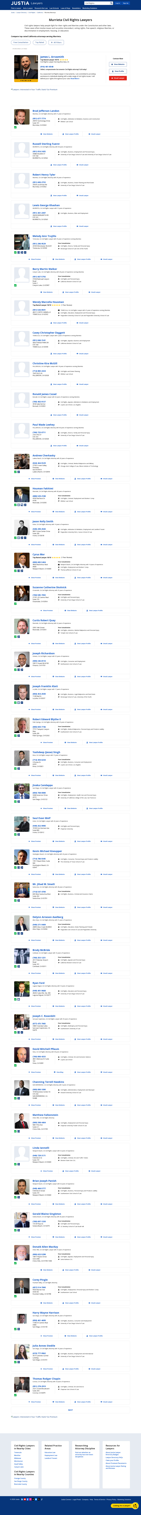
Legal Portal (77, 1499)
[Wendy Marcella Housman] (22, 308)
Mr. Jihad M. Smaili (44, 884)
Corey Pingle (40, 1279)
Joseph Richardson (44, 653)
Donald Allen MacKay (45, 1246)
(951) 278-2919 (39, 1386)
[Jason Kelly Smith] (22, 527)
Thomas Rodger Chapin (46, 1378)
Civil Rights (31, 12)
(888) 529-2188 (39, 496)
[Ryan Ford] (22, 989)
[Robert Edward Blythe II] (22, 725)
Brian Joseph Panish (44, 1180)
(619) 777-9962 (39, 1353)
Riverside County (20, 1484)
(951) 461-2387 (39, 213)
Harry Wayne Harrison (46, 1312)
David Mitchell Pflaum (46, 1049)
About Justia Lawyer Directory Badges (113, 1453)
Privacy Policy (111, 1499)
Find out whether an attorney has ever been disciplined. (84, 1454)
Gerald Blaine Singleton (47, 1213)
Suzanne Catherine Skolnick (49, 587)
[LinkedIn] (22, 1499)
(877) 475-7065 (39, 1023)
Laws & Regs (65, 8)
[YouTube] (25, 1499)
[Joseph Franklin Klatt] (22, 692)
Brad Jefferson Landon (46, 110)
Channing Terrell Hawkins (48, 1081)
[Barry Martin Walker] (22, 275)
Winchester (18, 1461)
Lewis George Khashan (46, 205)
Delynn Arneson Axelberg (48, 917)
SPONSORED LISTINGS (20, 49)
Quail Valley (18, 1464)
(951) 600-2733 (39, 182)
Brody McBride (41, 950)
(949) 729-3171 (39, 1155)
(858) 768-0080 (39, 792)
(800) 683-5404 (39, 562)
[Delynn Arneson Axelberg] (22, 923)
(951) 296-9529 (39, 243)
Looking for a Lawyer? (121, 1506)
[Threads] (33, 1499)
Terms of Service (99, 1499)
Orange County (20, 1478)
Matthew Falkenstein (45, 1114)
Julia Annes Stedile (44, 1345)
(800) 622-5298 (39, 1254)
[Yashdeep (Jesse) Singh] (22, 758)
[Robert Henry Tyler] (22, 180)
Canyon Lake (19, 1467)
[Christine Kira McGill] (22, 369)
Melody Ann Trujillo (44, 236)
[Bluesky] (36, 1499)
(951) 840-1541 (39, 340)
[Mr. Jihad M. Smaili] (22, 890)
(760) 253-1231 (39, 957)
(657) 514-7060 (39, 1287)
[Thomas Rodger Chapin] (22, 1384)
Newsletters (76, 8)
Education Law (50, 1452)
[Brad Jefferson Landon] (22, 117)
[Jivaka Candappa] (22, 791)
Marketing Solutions (89, 8)
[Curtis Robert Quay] (22, 626)
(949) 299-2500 (39, 529)
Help (91, 1499)
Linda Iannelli (41, 1147)
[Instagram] (30, 1499)
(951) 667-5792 (39, 276)
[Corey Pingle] (22, 1285)
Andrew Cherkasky (44, 455)
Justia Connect (66, 1499)
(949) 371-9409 (39, 924)
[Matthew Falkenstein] (22, 1121)
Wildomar (17, 1458)
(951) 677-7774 (39, 118)
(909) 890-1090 (39, 1089)
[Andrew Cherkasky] (22, 461)
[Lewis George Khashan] (22, 211)
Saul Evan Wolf (41, 818)
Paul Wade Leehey (44, 424)
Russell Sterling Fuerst (46, 143)
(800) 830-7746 (39, 727)
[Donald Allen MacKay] (22, 1252)
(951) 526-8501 (39, 310)
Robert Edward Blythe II (47, 719)
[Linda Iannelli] (22, 1154)
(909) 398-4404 (39, 1122)
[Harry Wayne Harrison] (22, 1318)
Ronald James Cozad (44, 394)
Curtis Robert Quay (44, 620)
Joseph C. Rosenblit (44, 1016)
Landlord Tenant (51, 1458)
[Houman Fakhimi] (22, 494)
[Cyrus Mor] (22, 560)
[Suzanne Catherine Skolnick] (22, 593)
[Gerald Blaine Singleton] (22, 1220)
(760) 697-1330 (39, 1221)
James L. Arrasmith (52, 57)
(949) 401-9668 (39, 990)
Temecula (17, 1452)
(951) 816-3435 (39, 151)
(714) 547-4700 (39, 891)
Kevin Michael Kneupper (47, 851)
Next (70, 1410)
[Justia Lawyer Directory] (20, 3)
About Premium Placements (116, 1463)
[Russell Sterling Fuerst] (22, 150)
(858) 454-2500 (39, 694)
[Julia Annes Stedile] (22, 1351)
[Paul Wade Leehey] (22, 430)
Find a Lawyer (16, 8)
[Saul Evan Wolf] (22, 824)
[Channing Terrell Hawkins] (22, 1088)
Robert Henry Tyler (44, 174)
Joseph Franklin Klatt (45, 686)
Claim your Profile (112, 1460)
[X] (39, 1499)
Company (85, 1499)
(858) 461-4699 (39, 1320)
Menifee (17, 1455)
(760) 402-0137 (39, 401)
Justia (13, 12)
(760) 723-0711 (39, 432)
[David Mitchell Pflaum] (22, 1055)
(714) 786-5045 (39, 858)
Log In (118, 3)
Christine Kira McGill (45, 363)
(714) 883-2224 (39, 371)
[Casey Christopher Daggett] (22, 338)
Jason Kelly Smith (43, 521)
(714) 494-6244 (39, 760)
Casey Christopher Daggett (49, 332)
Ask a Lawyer (28, 8)
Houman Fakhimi (43, 488)
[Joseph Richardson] (22, 659)
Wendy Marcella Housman (48, 302)
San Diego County (20, 1481)
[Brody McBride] (22, 956)
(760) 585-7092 (39, 595)
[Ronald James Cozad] (22, 400)
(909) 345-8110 (39, 661)
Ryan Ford (39, 983)
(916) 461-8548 (46, 66)
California (40, 12)
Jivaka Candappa (43, 785)
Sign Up (125, 3)
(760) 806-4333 (39, 1056)
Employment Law (51, 1455)
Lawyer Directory (21, 12)
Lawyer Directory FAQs (114, 1457)
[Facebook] (27, 1499)
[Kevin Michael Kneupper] (22, 857)
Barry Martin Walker (45, 269)
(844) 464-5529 (39, 463)
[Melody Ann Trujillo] (22, 242)
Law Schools (54, 8)
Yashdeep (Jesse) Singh (46, 752)
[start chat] (135, 1505)
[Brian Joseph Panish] (22, 1187)
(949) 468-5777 (39, 1188)
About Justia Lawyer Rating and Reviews (116, 1467)
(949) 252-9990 (39, 825)
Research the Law (41, 8)
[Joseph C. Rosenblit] (22, 1022)
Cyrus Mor (39, 554)
